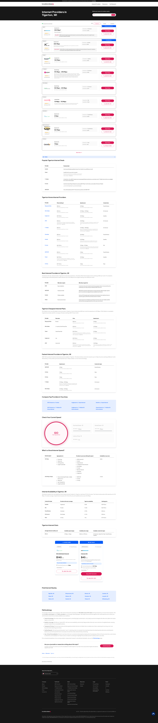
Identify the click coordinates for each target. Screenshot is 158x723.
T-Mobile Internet (58, 687)
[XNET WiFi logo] (47, 116)
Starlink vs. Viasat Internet (102, 402)
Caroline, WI (105, 593)
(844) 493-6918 (108, 47)
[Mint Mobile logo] (47, 88)
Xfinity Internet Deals (71, 699)
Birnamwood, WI (69, 593)
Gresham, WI (88, 596)
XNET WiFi (47, 252)
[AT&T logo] (47, 30)
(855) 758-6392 (108, 117)
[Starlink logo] (47, 44)
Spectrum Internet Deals (72, 686)
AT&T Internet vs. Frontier (53, 402)
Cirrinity (46, 263)
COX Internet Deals (71, 693)
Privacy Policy (96, 684)
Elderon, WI (68, 596)
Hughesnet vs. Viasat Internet (78, 402)
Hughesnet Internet (59, 699)
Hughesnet (47, 215)
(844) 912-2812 (108, 61)
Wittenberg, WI (105, 599)
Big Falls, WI (51, 593)
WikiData (107, 691)
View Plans (107, 31)
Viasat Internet (58, 695)
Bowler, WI (87, 593)
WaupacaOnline (48, 205)
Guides (81, 686)
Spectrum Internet (58, 686)
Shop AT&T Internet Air (91, 573)
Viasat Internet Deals (71, 697)
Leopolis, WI (105, 596)
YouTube (107, 689)
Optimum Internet (58, 701)
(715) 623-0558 (108, 145)
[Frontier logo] (47, 100)
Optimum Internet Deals (72, 704)
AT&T (46, 220)
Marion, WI (51, 599)
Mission (43, 686)
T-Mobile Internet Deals (72, 687)
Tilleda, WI (87, 599)
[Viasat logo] (47, 58)
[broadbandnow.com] (48, 4)
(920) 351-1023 (108, 131)
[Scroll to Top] (153, 714)
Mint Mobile (47, 210)
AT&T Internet (57, 684)
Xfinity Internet (58, 697)
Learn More (94, 0)
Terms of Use (95, 686)
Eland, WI (51, 596)
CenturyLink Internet (59, 689)
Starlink (46, 239)
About (43, 684)
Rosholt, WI (68, 599)
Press (43, 689)
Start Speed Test (56, 433)
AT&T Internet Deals (71, 684)
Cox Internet (57, 691)
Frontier (46, 245)
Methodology (96, 638)
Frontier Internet (58, 693)
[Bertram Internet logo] (47, 128)
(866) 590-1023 (108, 34)
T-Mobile (47, 227)
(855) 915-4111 (108, 103)
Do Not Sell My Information (96, 690)
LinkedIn (107, 686)
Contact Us (44, 691)
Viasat (46, 256)
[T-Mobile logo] (47, 72)
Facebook (108, 684)
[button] (96, 4)
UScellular (47, 234)
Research (82, 684)
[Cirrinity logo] (47, 144)
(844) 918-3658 (108, 75)
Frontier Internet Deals (72, 695)
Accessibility (95, 687)
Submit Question (107, 645)
